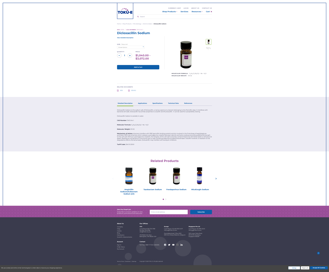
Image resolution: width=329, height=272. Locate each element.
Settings (294, 268)
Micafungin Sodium (200, 189)
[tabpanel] (129, 180)
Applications (142, 103)
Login (186, 8)
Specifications (158, 103)
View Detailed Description (125, 38)
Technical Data (173, 103)
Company (120, 227)
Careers (119, 231)
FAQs (118, 229)
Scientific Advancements (124, 237)
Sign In (119, 245)
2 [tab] (165, 199)
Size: (122, 44)
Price (138, 51)
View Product (128, 173)
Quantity (120, 51)
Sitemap (134, 261)
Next (216, 178)
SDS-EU (133, 90)
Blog (118, 233)
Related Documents (125, 87)
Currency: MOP (174, 8)
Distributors (120, 235)
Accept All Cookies (319, 268)
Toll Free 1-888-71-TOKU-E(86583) (149, 245)
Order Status (121, 247)
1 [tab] (163, 199)
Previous (112, 178)
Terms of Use (120, 261)
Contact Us (207, 8)
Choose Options (129, 178)
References (188, 103)
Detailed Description (125, 103)
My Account (120, 249)
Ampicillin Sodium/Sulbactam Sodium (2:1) (129, 191)
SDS (121, 90)
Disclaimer (128, 261)
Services (184, 12)
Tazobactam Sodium (153, 189)
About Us (195, 8)
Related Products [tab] (165, 161)
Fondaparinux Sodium (176, 189)
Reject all (305, 268)
